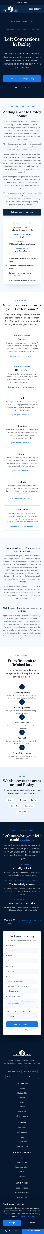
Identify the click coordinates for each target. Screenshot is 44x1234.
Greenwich (11, 800)
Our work (22, 1128)
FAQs (22, 1171)
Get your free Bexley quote (22, 212)
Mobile (9, 955)
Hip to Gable (22, 1093)
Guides (22, 1176)
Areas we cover (21, 21)
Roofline (22, 1098)
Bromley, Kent (22, 1197)
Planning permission (22, 1167)
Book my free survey (22, 1024)
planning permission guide (17, 636)
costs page (21, 582)
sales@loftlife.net (22, 1192)
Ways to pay (22, 1162)
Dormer (22, 1088)
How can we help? (13, 996)
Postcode (10, 967)
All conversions (22, 1116)
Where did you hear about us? (19, 1011)
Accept (12, 1223)
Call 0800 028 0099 (22, 87)
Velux (22, 1102)
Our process (22, 1132)
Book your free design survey (22, 79)
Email (8, 976)
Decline (32, 1223)
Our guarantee (22, 1141)
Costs (22, 1158)
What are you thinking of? (17, 986)
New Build (22, 1111)
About (22, 1137)
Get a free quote (33, 1230)
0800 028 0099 (22, 1188)
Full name (10, 946)
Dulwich (33, 800)
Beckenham (29, 806)
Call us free (12, 1230)
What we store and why (25, 1216)
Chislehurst (22, 812)
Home (13, 21)
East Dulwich (15, 806)
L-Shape (22, 1107)
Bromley (23, 800)
